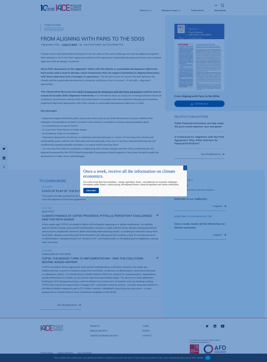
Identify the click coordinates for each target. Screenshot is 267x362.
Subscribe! (91, 190)
